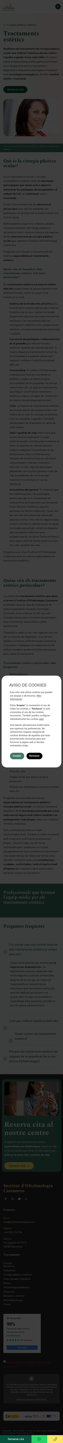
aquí (41, 719)
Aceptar (17, 755)
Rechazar (34, 755)
